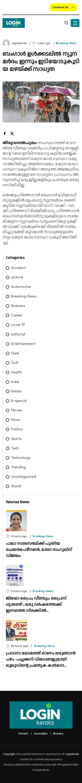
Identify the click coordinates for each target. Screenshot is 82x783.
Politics (17, 429)
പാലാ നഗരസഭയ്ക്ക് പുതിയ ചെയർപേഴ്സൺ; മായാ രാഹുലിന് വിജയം (39, 550)
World (16, 486)
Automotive (21, 286)
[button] (75, 23)
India (15, 381)
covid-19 (18, 324)
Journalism (41, 733)
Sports (16, 438)
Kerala (16, 391)
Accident (18, 267)
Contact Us (60, 7)
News (15, 419)
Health (16, 372)
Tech (15, 448)
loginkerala (19, 43)
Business (18, 305)
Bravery (58, 733)
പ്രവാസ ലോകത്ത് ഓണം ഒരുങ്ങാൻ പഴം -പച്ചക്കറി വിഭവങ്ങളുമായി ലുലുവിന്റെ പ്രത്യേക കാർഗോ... (40, 659)
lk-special (18, 400)
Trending (18, 467)
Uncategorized (23, 476)
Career (16, 315)
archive (17, 277)
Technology (20, 457)
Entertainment (23, 343)
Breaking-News (66, 43)
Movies (16, 410)
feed (15, 353)
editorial (18, 334)
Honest (23, 733)
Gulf (14, 362)
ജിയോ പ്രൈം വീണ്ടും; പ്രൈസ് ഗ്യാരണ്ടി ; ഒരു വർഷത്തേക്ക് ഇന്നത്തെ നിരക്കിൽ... (36, 604)
